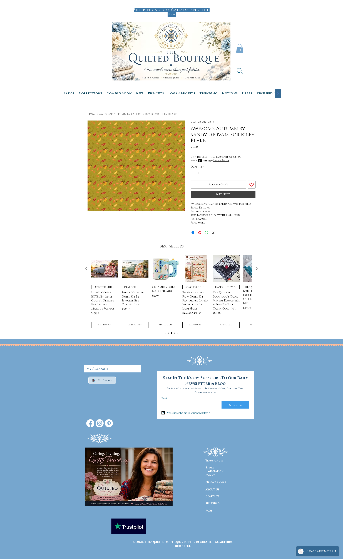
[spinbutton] (199, 173)
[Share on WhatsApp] (206, 232)
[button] (239, 48)
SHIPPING (212, 503)
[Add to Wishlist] (251, 184)
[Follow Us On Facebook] (90, 423)
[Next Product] (257, 268)
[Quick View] (104, 268)
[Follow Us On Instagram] (100, 423)
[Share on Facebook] (193, 232)
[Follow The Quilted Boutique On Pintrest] (109, 423)
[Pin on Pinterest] (200, 232)
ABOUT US (212, 489)
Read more (198, 222)
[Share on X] (213, 232)
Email (165, 398)
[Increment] (204, 173)
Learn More (221, 160)
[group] (171, 291)
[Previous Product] (86, 268)
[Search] (239, 71)
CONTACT (212, 496)
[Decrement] (193, 173)
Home (92, 114)
